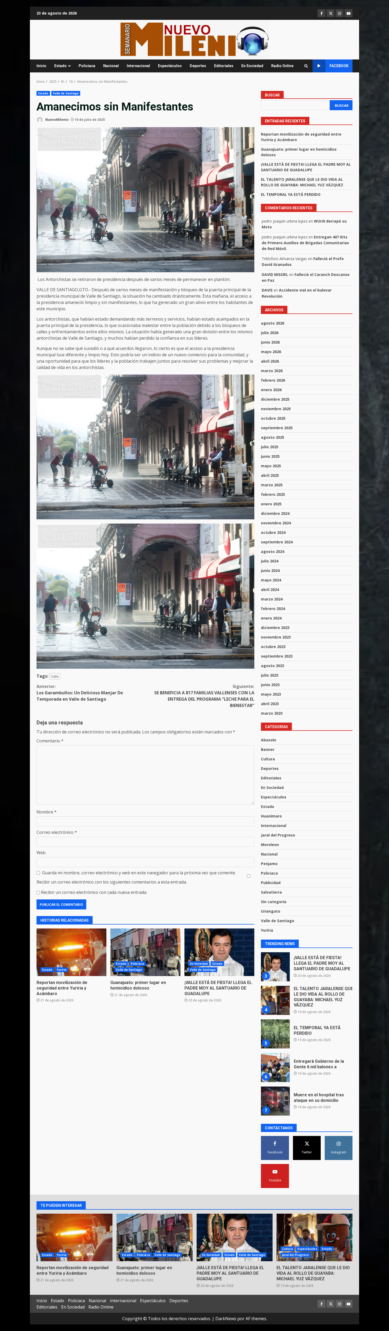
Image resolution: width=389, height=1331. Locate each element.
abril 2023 (270, 703)
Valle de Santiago (66, 93)
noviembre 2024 (276, 522)
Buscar (272, 95)
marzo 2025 (272, 484)
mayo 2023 (271, 694)
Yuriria (62, 970)
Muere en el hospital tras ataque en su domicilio (275, 1067)
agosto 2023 (272, 665)
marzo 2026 (272, 370)
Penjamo (269, 863)
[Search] (306, 66)
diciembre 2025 (275, 399)
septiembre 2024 (277, 541)
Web (41, 853)
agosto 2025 (272, 437)
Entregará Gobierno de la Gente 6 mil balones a (275, 1033)
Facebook (339, 66)
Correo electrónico (57, 832)
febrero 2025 (273, 494)
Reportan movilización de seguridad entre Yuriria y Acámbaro (71, 952)
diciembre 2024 (275, 513)
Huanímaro (271, 816)
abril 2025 (270, 475)
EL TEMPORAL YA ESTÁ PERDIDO (290, 194)
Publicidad (271, 882)
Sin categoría (273, 901)
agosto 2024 (272, 551)
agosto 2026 (272, 323)
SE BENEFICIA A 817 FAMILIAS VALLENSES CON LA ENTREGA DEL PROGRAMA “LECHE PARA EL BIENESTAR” (204, 695)
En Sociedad (252, 66)
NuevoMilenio (56, 119)
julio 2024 (269, 560)
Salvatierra (271, 892)
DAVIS (267, 290)
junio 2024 (270, 570)
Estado (60, 66)
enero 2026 (271, 389)
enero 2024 (271, 618)
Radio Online (282, 66)
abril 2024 (270, 589)
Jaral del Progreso (278, 835)
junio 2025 (270, 456)
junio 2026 (270, 342)
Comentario (50, 741)
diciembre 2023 (275, 627)
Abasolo (268, 739)
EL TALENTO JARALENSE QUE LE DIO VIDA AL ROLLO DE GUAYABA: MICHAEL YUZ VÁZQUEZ (275, 966)
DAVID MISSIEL (275, 274)
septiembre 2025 (277, 427)
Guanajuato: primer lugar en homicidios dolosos (145, 952)
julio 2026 (269, 332)
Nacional (111, 66)
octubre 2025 (273, 418)
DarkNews (225, 1318)
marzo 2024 (272, 599)
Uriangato (270, 911)
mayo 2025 (271, 465)
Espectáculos (170, 66)
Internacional (138, 66)
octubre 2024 (273, 532)
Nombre (47, 812)
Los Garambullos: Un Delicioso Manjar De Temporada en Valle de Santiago (80, 692)
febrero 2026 (273, 380)
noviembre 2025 (276, 408)
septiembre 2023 (277, 656)
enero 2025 (271, 503)
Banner (267, 749)
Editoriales (223, 66)
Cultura (268, 758)
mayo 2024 (271, 580)
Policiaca (87, 66)
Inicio (41, 66)
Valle (55, 676)
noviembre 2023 (276, 637)
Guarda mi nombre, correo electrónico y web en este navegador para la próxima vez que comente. (139, 873)
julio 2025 (269, 446)
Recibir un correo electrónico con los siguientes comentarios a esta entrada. (112, 882)
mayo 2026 (271, 351)
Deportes (198, 66)
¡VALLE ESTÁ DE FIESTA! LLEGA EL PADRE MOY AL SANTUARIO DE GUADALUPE (219, 952)
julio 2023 (269, 675)
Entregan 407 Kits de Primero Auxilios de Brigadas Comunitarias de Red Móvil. (305, 242)
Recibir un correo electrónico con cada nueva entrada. (94, 892)
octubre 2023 (273, 646)
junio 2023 (270, 684)
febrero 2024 (273, 608)
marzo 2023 (272, 713)
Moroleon (270, 844)
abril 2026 (270, 361)
